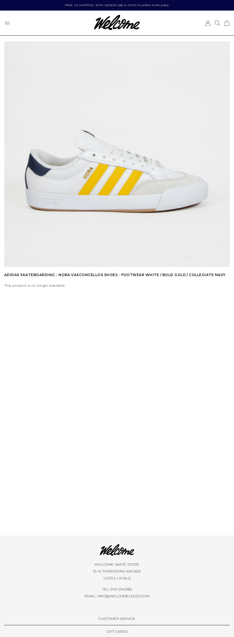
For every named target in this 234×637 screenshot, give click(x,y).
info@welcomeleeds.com (123, 596)
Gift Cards (117, 631)
